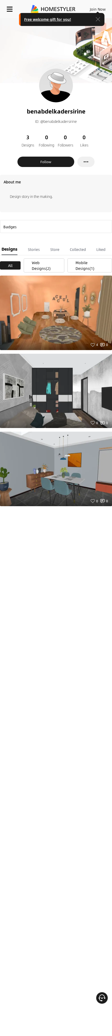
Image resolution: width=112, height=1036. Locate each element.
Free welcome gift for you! (47, 19)
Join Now (98, 9)
